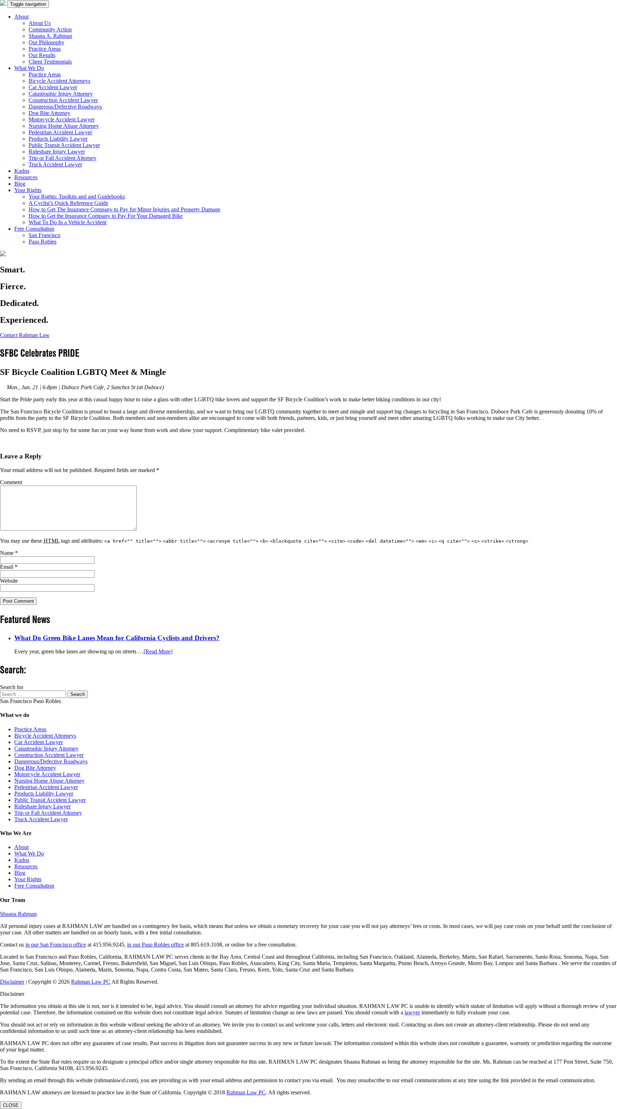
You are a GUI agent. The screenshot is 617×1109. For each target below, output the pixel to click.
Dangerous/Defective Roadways (65, 107)
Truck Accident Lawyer (55, 164)
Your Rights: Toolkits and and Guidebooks (77, 197)
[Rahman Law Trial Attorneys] (3, 4)
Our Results (42, 55)
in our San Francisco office (55, 945)
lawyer (412, 1012)
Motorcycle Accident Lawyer (62, 119)
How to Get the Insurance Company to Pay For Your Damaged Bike (106, 216)
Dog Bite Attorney (49, 113)
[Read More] (158, 651)
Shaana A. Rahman (50, 36)
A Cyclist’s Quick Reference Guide (68, 203)
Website (9, 581)
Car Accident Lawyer (53, 87)
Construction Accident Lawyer (63, 100)
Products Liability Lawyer (58, 139)
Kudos (21, 171)
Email (8, 567)
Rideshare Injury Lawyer (57, 152)
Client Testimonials (50, 62)
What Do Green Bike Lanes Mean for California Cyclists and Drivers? (117, 638)
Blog (19, 184)
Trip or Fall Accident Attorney (62, 158)
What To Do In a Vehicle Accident (67, 222)
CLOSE (11, 1105)
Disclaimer (12, 982)
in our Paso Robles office (155, 945)
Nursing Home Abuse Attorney (64, 126)
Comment (11, 482)
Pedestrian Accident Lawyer (60, 132)
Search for (11, 687)
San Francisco (44, 235)
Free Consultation (34, 229)
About (21, 17)
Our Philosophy (46, 42)
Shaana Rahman (18, 914)
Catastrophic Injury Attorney (61, 94)
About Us (40, 23)
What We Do (29, 68)
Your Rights (27, 190)
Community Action (50, 29)
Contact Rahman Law (25, 335)
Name (9, 553)
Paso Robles (42, 242)
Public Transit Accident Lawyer (64, 145)
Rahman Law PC (90, 982)
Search (77, 694)
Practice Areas (45, 49)
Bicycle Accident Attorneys (59, 81)
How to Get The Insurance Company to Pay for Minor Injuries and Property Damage (124, 209)
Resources (25, 177)
